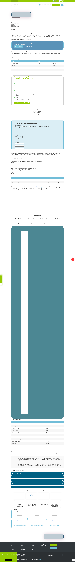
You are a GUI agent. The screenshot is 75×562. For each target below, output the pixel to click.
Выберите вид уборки (18, 127)
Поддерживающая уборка (26, 128)
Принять (8, 559)
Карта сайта (32, 545)
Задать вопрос (53, 547)
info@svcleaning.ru (50, 554)
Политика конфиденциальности (33, 559)
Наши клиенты (13, 549)
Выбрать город (61, 0)
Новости (22, 545)
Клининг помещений (43, 545)
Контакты (32, 544)
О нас (12, 545)
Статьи (22, 544)
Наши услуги (13, 546)
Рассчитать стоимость (29, 46)
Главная (12, 31)
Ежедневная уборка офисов (44, 546)
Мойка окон (32, 549)
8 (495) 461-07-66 (61, 1)
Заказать (13, 24)
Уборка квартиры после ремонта (45, 544)
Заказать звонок (50, 555)
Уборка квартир (33, 546)
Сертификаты (23, 549)
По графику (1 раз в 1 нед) (19, 136)
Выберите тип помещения (18, 125)
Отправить (13, 29)
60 (12, 21)
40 (12, 18)
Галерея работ (23, 546)
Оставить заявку (56, 4)
